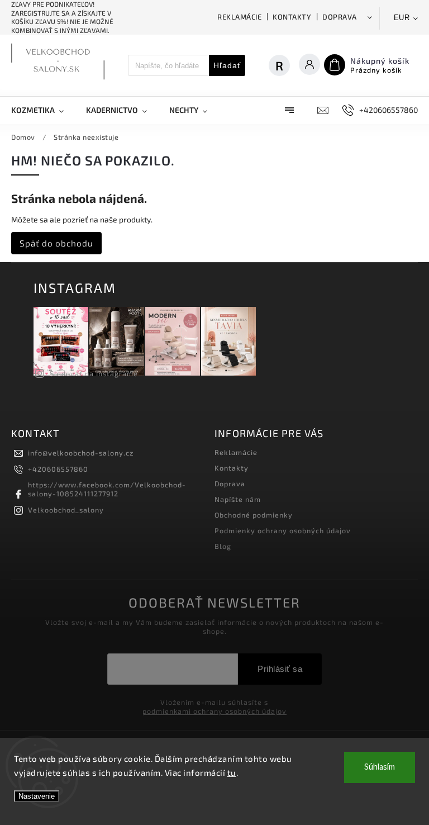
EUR (402, 17)
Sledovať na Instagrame (94, 373)
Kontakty (292, 16)
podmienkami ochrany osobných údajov (214, 711)
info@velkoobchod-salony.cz (81, 452)
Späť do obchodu (56, 243)
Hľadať (227, 65)
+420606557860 (58, 468)
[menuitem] (43, 110)
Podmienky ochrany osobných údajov (282, 530)
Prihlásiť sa (280, 669)
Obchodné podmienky (253, 514)
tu (231, 772)
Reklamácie (239, 16)
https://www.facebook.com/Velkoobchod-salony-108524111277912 (107, 489)
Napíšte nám (237, 499)
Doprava (339, 16)
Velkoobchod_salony (66, 509)
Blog (222, 546)
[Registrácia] (285, 65)
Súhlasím (379, 767)
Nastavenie (36, 796)
